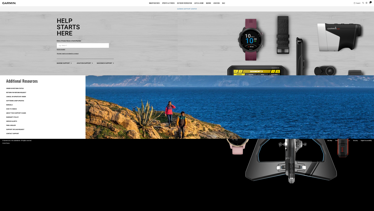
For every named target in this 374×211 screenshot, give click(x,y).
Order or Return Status (15, 88)
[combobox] (83, 45)
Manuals (9, 105)
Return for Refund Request (16, 92)
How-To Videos (11, 109)
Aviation (216, 3)
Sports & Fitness (168, 3)
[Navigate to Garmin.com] (9, 3)
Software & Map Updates (15, 100)
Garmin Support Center (187, 9)
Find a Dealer (11, 125)
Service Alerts (11, 121)
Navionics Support (104, 63)
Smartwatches (154, 3)
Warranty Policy (12, 117)
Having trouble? (61, 49)
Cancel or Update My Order (16, 96)
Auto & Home (199, 3)
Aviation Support (84, 63)
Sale (223, 3)
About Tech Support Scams (16, 113)
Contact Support (12, 133)
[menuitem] (357, 3)
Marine (208, 3)
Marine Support (63, 63)
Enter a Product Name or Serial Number (69, 41)
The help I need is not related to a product (68, 53)
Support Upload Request (15, 129)
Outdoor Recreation (184, 3)
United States (6, 143)
